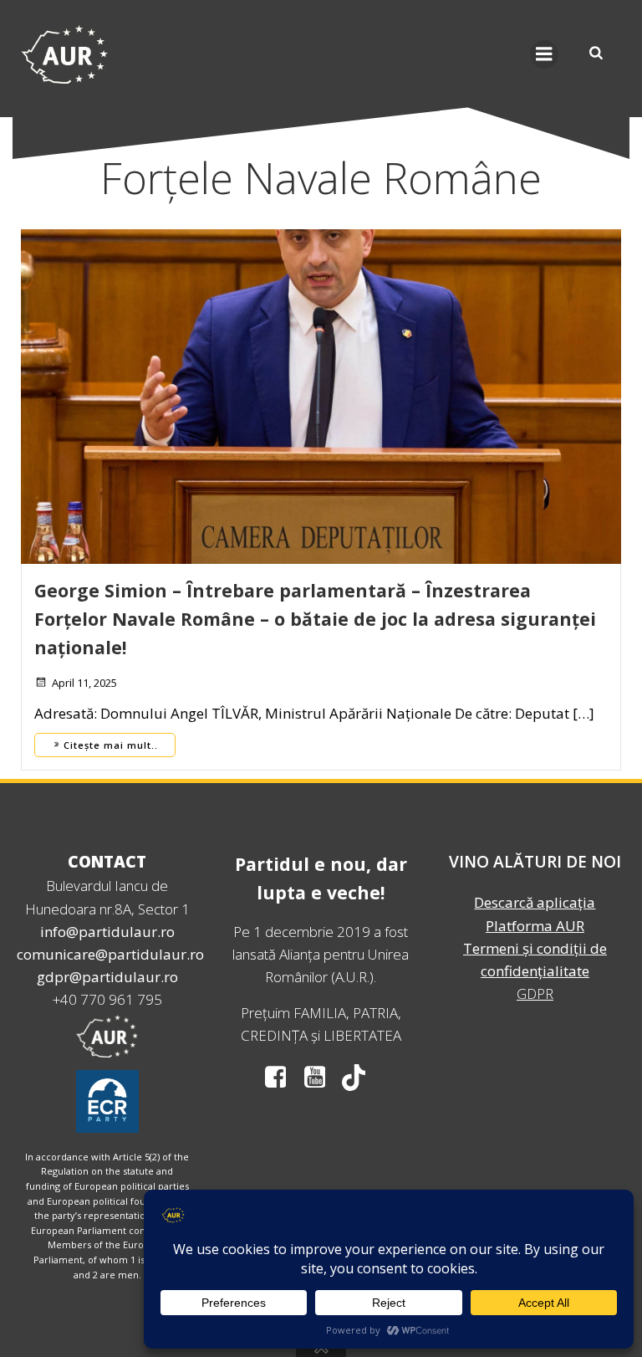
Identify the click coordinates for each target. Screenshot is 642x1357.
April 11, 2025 (84, 682)
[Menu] (544, 54)
